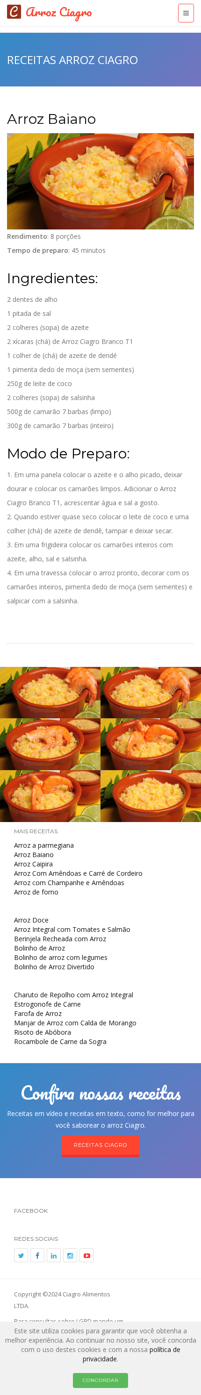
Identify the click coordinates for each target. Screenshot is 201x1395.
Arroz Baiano (51, 119)
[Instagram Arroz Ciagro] (70, 1255)
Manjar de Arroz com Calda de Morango (75, 1022)
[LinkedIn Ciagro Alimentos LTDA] (54, 1255)
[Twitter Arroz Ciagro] (21, 1255)
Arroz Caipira (33, 863)
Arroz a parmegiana (44, 845)
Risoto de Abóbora (42, 1032)
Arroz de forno (36, 891)
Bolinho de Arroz (39, 948)
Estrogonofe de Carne (47, 1004)
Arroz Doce (31, 920)
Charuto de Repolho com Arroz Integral (73, 994)
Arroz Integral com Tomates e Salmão (72, 929)
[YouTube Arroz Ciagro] (86, 1255)
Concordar (100, 1380)
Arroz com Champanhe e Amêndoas (69, 882)
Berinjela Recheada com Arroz (60, 938)
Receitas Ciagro (100, 1145)
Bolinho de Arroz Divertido (54, 966)
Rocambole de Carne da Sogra (60, 1041)
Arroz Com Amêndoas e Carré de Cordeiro (78, 873)
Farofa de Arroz (38, 1013)
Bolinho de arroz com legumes (61, 957)
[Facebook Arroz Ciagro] (37, 1255)
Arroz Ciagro (59, 11)
